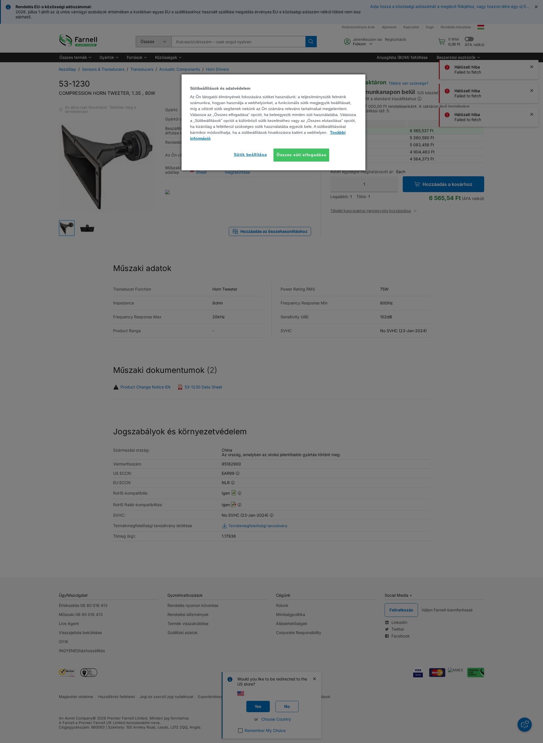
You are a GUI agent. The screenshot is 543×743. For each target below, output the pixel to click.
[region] (273, 122)
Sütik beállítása (250, 154)
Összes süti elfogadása (301, 155)
